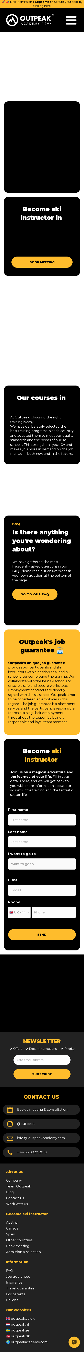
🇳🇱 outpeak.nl (17, 1324)
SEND (42, 934)
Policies (12, 1300)
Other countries (19, 1240)
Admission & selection (23, 1252)
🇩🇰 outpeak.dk (18, 1336)
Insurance (14, 1282)
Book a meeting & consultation (42, 1110)
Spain (10, 1234)
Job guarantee (18, 1276)
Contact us (15, 1198)
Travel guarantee (20, 1288)
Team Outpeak (18, 1186)
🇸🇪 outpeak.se (17, 1330)
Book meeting (17, 1246)
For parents (15, 1294)
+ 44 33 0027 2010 (32, 1152)
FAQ (9, 1271)
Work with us (17, 1204)
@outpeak (26, 1124)
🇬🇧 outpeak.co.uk (20, 1319)
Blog (10, 1192)
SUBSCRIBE (42, 1074)
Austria (12, 1222)
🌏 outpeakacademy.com (27, 1342)
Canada (12, 1228)
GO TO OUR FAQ (35, 594)
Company (14, 1180)
